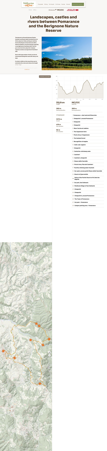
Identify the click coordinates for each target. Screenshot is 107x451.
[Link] (28, 4)
